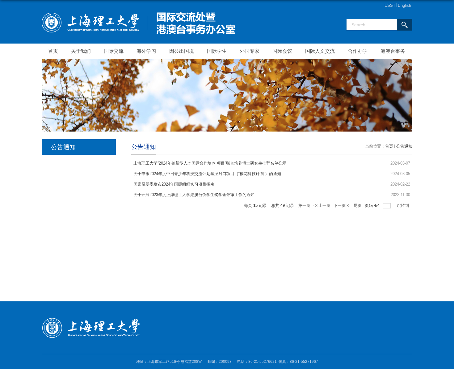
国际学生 (217, 51)
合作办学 (358, 51)
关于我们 (81, 51)
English (404, 5)
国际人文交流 (320, 51)
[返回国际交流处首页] (138, 14)
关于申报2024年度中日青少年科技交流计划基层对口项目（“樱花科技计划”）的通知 (207, 173)
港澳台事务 (392, 51)
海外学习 (146, 51)
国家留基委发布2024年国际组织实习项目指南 (173, 184)
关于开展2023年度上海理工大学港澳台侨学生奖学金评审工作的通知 (193, 194)
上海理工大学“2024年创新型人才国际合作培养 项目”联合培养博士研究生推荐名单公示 (209, 163)
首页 (53, 51)
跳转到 (403, 205)
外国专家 (249, 51)
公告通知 (404, 146)
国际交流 (114, 51)
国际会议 (282, 51)
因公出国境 (181, 51)
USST (390, 5)
